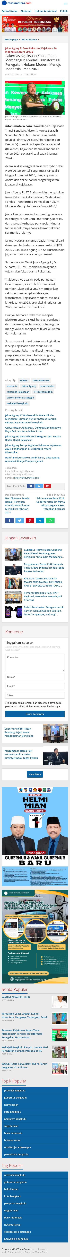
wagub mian (11, 1126)
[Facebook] (30, 486)
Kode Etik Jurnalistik (12, 1252)
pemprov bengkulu (15, 1119)
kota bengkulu (12, 1111)
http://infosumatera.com (26, 477)
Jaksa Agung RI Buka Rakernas (22, 48)
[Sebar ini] (9, 520)
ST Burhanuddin (43, 391)
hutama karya (12, 1140)
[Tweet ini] (19, 520)
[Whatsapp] (50, 520)
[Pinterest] (47, 486)
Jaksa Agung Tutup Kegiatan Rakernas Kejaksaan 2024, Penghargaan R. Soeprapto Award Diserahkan (33, 449)
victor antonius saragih (20, 397)
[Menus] (66, 4)
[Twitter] (39, 486)
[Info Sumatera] (17, 2)
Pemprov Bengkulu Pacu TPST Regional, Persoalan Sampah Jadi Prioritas (43, 596)
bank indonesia (13, 1133)
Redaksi (41, 1249)
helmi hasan (11, 1104)
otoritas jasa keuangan (17, 1147)
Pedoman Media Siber (36, 1252)
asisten (24, 380)
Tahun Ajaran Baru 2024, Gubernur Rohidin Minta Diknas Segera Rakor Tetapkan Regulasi (50, 502)
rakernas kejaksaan (18, 391)
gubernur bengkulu (15, 1097)
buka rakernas (41, 380)
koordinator (47, 386)
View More (35, 774)
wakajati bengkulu (17, 403)
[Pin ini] (30, 520)
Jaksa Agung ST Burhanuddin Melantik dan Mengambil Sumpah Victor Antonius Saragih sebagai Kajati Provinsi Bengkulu (31, 419)
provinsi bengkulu (14, 1090)
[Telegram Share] (40, 520)
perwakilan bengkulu (16, 1154)
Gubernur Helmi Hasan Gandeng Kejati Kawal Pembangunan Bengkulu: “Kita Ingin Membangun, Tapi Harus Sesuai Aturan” (21, 735)
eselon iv (12, 386)
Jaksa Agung (29, 386)
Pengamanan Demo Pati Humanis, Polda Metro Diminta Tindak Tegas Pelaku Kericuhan (44, 568)
